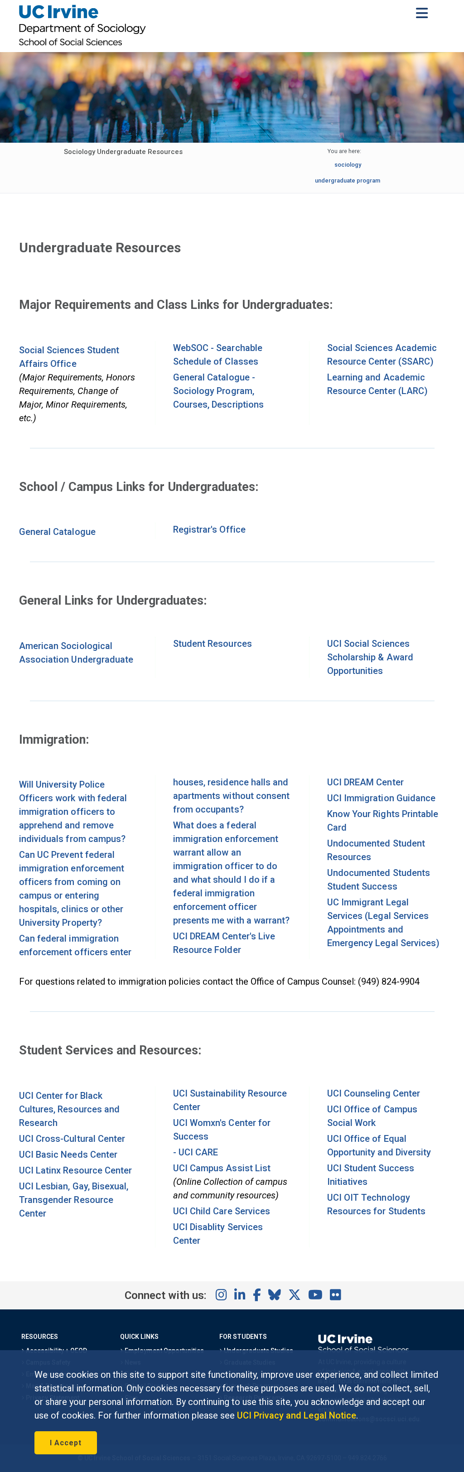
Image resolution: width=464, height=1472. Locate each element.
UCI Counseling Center (373, 1093)
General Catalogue (57, 531)
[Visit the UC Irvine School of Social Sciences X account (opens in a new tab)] (294, 1295)
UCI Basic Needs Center (68, 1154)
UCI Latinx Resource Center (75, 1170)
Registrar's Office (209, 529)
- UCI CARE (195, 1152)
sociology (347, 164)
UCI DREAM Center (365, 782)
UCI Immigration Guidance (381, 798)
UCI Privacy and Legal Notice (296, 1415)
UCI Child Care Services (221, 1211)
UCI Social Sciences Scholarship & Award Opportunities (370, 657)
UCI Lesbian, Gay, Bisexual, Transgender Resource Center (73, 1200)
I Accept (66, 1442)
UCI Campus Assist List (222, 1168)
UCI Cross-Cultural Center (72, 1138)
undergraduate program (348, 180)
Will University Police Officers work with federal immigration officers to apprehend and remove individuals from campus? (73, 811)
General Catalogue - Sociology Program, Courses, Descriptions (218, 391)
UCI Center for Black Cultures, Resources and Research (69, 1109)
